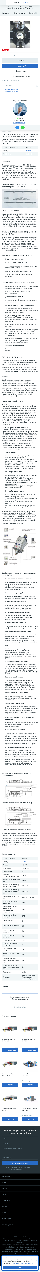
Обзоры (4, 1213)
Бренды (4, 1182)
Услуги (4, 1194)
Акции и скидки (7, 1176)
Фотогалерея (6, 1219)
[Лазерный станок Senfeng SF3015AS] (30, 1063)
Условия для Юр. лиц (11, 91)
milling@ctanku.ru (19, 123)
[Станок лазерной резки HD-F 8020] (30, 1029)
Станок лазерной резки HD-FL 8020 (9, 1040)
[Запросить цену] (36, 1080)
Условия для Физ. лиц (11, 89)
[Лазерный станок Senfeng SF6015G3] (30, 1098)
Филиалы (5, 1188)
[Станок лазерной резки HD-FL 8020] (10, 1029)
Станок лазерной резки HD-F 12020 (9, 1109)
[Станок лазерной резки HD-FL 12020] (10, 1063)
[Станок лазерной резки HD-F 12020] (10, 1098)
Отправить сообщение (20, 1163)
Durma (28, 150)
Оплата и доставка (8, 1225)
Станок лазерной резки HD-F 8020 (29, 1040)
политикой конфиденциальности (23, 1263)
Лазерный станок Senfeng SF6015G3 (29, 1109)
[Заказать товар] (16, 1046)
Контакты (5, 1231)
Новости (5, 1207)
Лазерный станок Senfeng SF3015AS (29, 1074)
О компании (6, 1200)
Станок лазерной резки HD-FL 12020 (9, 1074)
